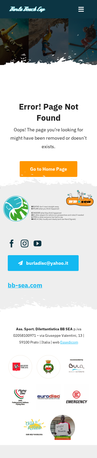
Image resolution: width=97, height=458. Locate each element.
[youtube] (37, 243)
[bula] (76, 357)
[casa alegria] (34, 417)
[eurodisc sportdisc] (48, 387)
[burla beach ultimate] (27, 7)
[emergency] (76, 387)
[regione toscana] (20, 357)
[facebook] (12, 243)
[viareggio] (48, 357)
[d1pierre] (62, 417)
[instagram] (24, 243)
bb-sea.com (25, 285)
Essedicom (69, 342)
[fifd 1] (20, 387)
